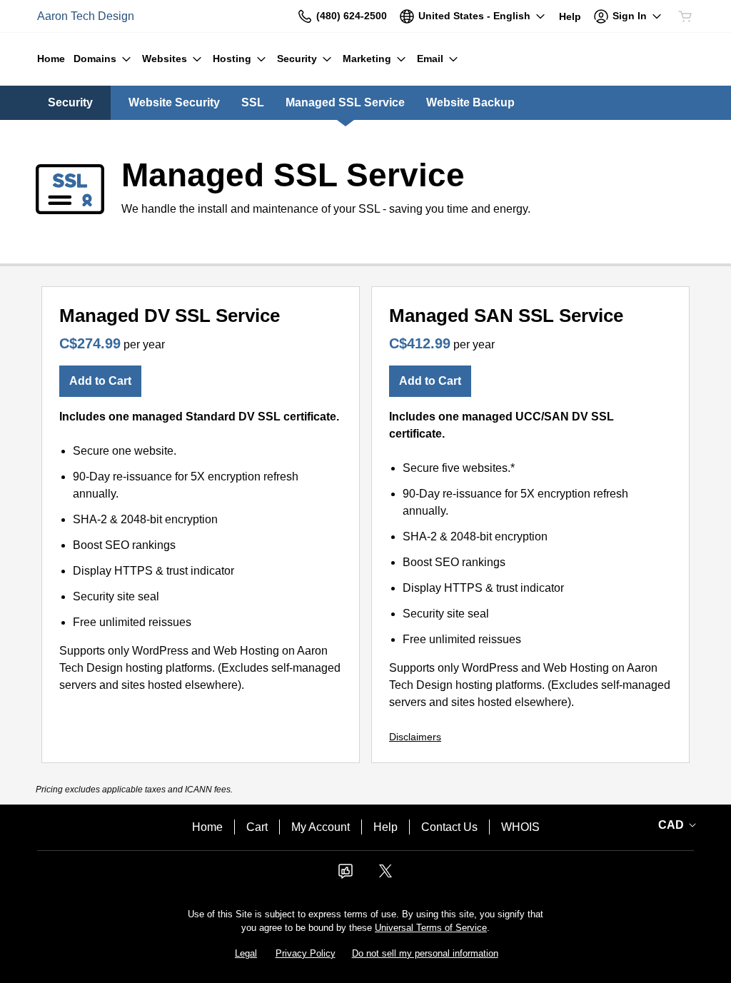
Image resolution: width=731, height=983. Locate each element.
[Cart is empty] (685, 16)
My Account (320, 827)
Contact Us (449, 827)
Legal (246, 953)
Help (385, 827)
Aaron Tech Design (85, 16)
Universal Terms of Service (431, 927)
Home (207, 827)
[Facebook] (345, 875)
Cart (257, 827)
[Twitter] (385, 875)
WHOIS (520, 827)
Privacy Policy (306, 953)
